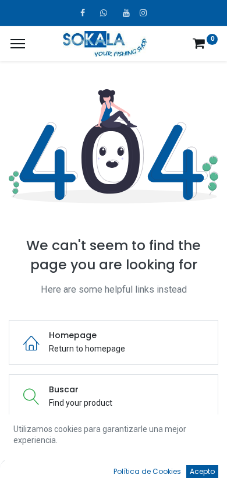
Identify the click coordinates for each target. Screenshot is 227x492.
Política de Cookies (147, 471)
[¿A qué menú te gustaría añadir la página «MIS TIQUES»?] (17, 44)
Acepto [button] (202, 471)
